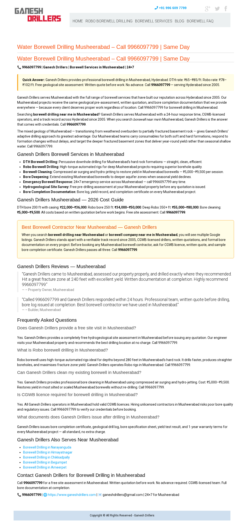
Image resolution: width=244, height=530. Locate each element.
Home (78, 21)
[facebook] (225, 8)
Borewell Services (153, 21)
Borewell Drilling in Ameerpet (44, 467)
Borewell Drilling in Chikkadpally (46, 457)
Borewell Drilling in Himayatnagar (47, 452)
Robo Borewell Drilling (109, 21)
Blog (179, 21)
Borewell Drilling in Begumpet (45, 462)
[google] (207, 8)
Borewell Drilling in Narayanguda (47, 447)
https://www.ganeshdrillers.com (72, 495)
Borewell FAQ (200, 21)
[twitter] (217, 8)
